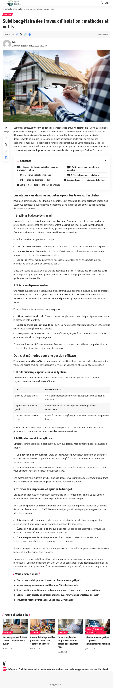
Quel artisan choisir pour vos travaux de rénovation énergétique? (49, 580)
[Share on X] (21, 34)
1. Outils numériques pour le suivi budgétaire (83, 168)
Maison (7, 14)
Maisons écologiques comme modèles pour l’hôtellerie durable (47, 585)
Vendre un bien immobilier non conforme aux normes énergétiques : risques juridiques (59, 590)
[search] (102, 3)
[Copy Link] (25, 34)
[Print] (30, 34)
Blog (11, 9)
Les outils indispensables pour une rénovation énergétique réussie (42, 640)
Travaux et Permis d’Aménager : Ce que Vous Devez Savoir (45, 599)
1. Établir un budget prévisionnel (37, 175)
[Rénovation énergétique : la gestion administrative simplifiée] (97, 626)
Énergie (98, 629)
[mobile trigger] (5, 3)
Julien (14, 42)
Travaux (101, 633)
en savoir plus (35, 150)
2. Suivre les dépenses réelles (36, 180)
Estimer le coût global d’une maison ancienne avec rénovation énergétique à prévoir (58, 594)
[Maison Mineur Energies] (14, 3)
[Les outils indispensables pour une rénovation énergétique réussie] (42, 626)
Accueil (5, 9)
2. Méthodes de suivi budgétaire (85, 175)
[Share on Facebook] (17, 34)
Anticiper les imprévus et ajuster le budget (86, 180)
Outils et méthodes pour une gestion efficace (40, 185)
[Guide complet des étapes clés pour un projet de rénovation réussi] (70, 626)
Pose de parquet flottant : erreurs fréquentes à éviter (15, 640)
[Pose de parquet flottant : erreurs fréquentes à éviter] (15, 626)
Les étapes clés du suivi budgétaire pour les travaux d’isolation (37, 168)
